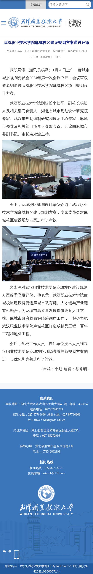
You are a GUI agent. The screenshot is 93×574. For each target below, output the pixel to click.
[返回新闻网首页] (46, 23)
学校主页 (36, 4)
